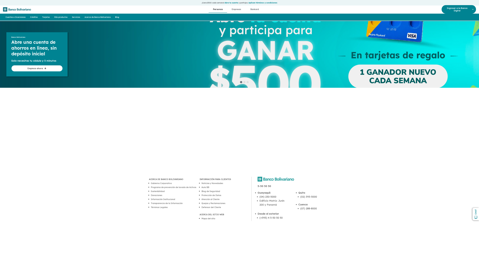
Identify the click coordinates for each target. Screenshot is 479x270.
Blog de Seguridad (210, 191)
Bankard (254, 9)
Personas (218, 9)
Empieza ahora (35, 68)
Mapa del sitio (208, 218)
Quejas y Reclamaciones (213, 203)
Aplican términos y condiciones (262, 3)
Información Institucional (163, 199)
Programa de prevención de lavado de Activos (173, 187)
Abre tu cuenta (231, 3)
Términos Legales (159, 207)
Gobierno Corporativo (161, 183)
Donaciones (156, 195)
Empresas (236, 9)
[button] (241, 82)
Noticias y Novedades (212, 183)
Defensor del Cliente (211, 207)
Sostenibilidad (158, 191)
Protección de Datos (211, 195)
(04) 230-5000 (267, 196)
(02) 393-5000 (308, 196)
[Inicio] (17, 9)
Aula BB (205, 187)
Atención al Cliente (210, 199)
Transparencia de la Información (167, 203)
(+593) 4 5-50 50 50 (271, 217)
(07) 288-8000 (308, 208)
